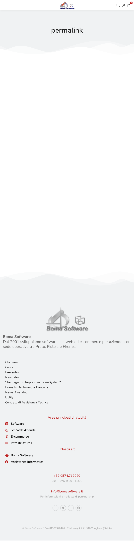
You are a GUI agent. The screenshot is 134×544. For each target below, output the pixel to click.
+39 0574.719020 (67, 476)
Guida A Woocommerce (49, 204)
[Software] (6, 423)
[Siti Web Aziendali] (6, 430)
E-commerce (20, 436)
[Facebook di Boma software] (78, 508)
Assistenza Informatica (27, 462)
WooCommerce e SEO (36, 196)
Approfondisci (16, 259)
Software (17, 424)
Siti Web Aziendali (24, 430)
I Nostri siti (67, 449)
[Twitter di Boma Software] (63, 508)
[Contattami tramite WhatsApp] (55, 508)
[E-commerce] (6, 436)
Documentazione (19, 204)
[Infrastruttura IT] (6, 443)
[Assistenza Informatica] (6, 461)
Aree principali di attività (67, 417)
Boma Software (22, 455)
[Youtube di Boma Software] (71, 508)
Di (82, 204)
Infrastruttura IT (22, 443)
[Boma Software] (6, 455)
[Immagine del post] (67, 123)
